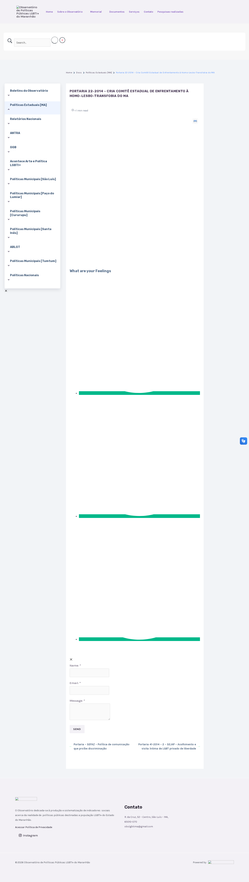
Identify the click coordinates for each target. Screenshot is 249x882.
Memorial (96, 11)
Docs (79, 72)
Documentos (116, 11)
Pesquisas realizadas (170, 11)
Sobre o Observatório (70, 11)
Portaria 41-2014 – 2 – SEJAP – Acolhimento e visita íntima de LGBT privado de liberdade (167, 746)
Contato (148, 11)
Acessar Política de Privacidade (33, 827)
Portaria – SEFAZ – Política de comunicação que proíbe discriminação (101, 746)
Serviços (134, 11)
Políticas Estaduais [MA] (99, 72)
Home (49, 11)
